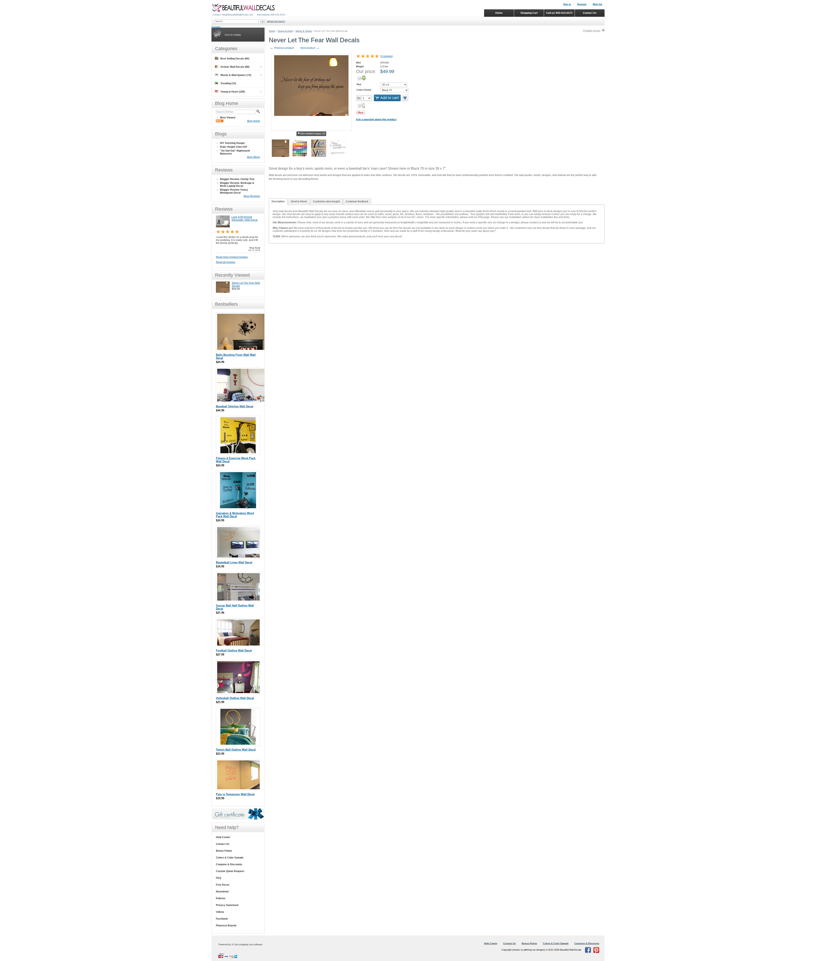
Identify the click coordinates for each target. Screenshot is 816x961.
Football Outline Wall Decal (234, 650)
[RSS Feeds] (219, 121)
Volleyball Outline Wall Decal (235, 698)
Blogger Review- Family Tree (237, 179)
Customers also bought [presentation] (326, 201)
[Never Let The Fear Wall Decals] (223, 291)
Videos (220, 911)
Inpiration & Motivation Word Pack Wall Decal (235, 515)
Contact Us (223, 844)
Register (581, 4)
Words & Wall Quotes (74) (235, 75)
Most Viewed (227, 117)
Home (272, 31)
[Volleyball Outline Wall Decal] (238, 692)
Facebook (222, 918)
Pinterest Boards (226, 925)
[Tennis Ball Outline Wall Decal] (238, 743)
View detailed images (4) (312, 133)
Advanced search (276, 21)
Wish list (597, 4)
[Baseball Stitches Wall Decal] (241, 400)
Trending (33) (228, 83)
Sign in (567, 4)
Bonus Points (224, 850)
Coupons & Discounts (229, 864)
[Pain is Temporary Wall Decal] (238, 788)
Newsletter (222, 891)
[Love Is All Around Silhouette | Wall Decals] (223, 226)
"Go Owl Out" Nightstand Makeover (235, 152)
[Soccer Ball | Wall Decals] (241, 348)
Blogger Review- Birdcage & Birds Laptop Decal (237, 184)
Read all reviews (225, 262)
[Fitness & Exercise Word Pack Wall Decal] (238, 452)
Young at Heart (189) (232, 91)
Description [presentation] (278, 201)
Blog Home (253, 121)
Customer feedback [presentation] (357, 201)
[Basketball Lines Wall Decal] (238, 556)
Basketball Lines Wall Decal (234, 562)
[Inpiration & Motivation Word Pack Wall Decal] (238, 507)
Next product (310, 47)
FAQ (218, 878)
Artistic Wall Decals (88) (234, 66)
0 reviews (386, 56)
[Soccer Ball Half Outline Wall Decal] (238, 599)
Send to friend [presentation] (299, 201)
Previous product (282, 47)
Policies (220, 898)
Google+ (216, 26)
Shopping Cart (529, 12)
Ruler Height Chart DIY (233, 146)
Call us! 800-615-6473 (559, 12)
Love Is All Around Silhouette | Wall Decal (244, 218)
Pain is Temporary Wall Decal (235, 794)
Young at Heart (285, 31)
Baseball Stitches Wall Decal (234, 406)
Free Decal (222, 884)
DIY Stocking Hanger (232, 143)
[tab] (278, 201)
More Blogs (253, 157)
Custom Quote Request (230, 871)
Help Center (223, 837)
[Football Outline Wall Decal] (238, 644)
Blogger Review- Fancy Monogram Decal (234, 191)
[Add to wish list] (405, 97)
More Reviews (252, 196)
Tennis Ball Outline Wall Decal (236, 749)
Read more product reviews (232, 257)
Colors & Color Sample (230, 857)
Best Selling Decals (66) (234, 58)
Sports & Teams (303, 31)
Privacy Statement (227, 905)
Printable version (591, 30)
